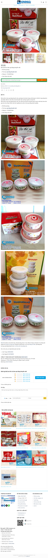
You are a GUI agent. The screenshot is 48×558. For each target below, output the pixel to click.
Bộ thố (2, 342)
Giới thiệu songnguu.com (38, 498)
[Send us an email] (7, 505)
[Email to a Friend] (9, 90)
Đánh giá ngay (40, 377)
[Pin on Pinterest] (11, 90)
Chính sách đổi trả (21, 507)
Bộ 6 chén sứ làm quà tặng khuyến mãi (8, 447)
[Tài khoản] (43, 2)
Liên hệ (35, 505)
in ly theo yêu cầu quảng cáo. (20, 346)
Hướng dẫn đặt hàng (22, 503)
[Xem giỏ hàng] (46, 2)
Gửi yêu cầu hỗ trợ (21, 501)
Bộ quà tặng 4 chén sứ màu (6, 486)
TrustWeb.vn (28, 556)
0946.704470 (23, 496)
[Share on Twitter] (7, 90)
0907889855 (11, 354)
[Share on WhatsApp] (2, 90)
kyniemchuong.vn (21, 514)
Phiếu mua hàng (37, 496)
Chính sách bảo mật (37, 501)
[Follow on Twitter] (4, 505)
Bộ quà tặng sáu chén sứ (5, 467)
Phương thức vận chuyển (22, 505)
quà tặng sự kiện (31, 344)
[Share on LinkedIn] (13, 90)
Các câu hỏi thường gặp (22, 500)
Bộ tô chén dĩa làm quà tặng (6, 428)
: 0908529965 (10, 351)
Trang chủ (15, 5)
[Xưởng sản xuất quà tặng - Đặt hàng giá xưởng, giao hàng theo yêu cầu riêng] (24, 2)
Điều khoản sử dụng (37, 503)
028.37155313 (9, 361)
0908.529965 (11, 543)
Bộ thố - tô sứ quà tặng (30, 5)
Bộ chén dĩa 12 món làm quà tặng (38, 467)
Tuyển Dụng (36, 500)
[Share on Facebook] (4, 90)
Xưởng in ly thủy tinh (9, 344)
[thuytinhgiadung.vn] (3, 65)
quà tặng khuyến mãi (12, 71)
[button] (1, 2)
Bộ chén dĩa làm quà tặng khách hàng (38, 428)
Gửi (45, 398)
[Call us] (9, 505)
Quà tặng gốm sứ (21, 5)
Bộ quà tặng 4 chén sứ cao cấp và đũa (39, 447)
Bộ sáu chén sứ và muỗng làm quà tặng (23, 428)
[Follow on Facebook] (2, 505)
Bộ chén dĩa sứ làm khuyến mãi (22, 447)
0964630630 (11, 541)
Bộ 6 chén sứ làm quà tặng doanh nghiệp (23, 467)
